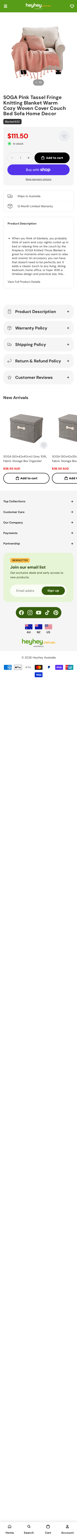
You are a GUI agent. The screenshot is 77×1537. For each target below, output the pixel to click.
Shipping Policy (30, 344)
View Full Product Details (24, 282)
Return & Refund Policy (38, 361)
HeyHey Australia (44, 657)
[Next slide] (69, 444)
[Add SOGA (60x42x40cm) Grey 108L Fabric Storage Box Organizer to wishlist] (43, 445)
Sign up (53, 590)
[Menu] (5, 6)
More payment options (38, 179)
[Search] (28, 1526)
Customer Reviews (34, 377)
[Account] (67, 1526)
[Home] (9, 1526)
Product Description (35, 311)
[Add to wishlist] (64, 136)
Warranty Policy (31, 328)
